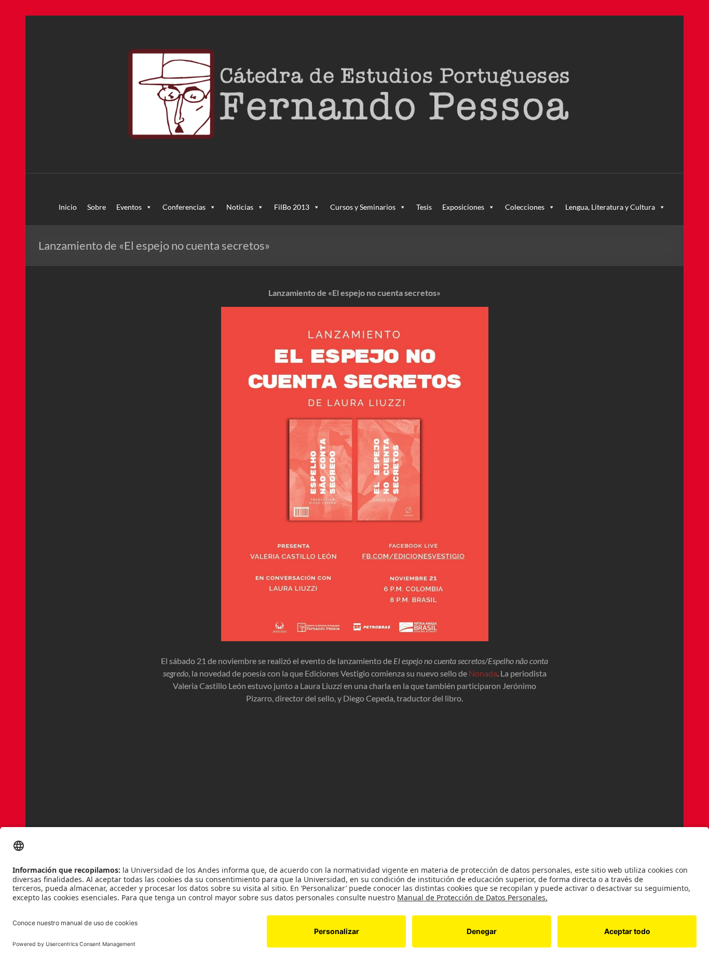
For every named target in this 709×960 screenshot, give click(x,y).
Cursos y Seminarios (363, 206)
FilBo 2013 (291, 206)
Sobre (96, 206)
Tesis (424, 206)
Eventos (129, 206)
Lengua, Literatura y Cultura (610, 206)
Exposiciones (463, 206)
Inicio (68, 206)
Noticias (239, 206)
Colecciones (524, 206)
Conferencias (184, 206)
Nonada (483, 673)
